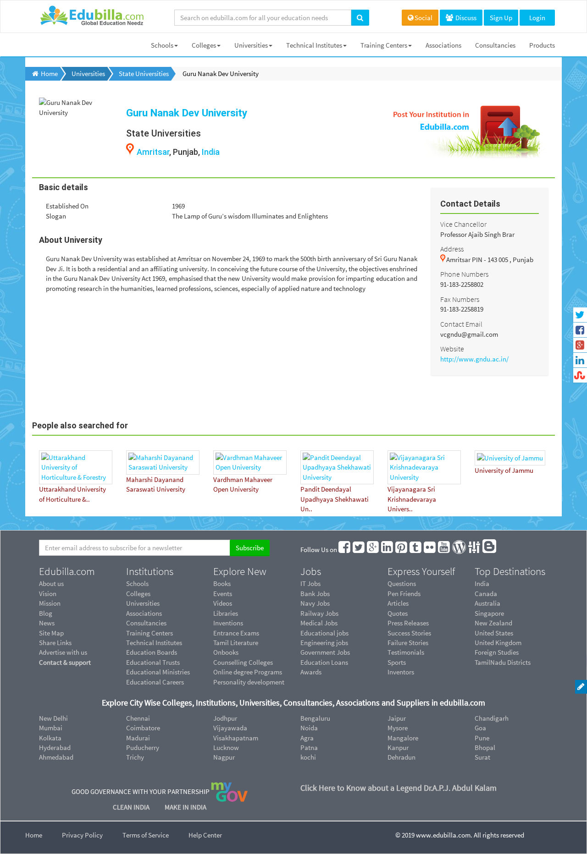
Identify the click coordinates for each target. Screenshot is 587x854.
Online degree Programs (247, 672)
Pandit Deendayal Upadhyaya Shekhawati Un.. (334, 499)
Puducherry (142, 747)
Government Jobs (325, 652)
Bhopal (485, 747)
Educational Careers (155, 682)
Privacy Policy (82, 835)
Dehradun (401, 757)
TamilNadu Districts (503, 662)
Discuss (465, 17)
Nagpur (224, 757)
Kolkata (50, 738)
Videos (222, 603)
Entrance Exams (236, 633)
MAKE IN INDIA (185, 807)
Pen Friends (404, 593)
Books (222, 583)
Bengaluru (315, 718)
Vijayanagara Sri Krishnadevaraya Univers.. (412, 499)
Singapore (489, 613)
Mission (50, 603)
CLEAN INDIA (132, 807)
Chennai (138, 718)
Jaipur (397, 718)
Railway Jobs (319, 613)
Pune (482, 738)
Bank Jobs (315, 593)
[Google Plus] (373, 549)
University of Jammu (504, 470)
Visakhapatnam (235, 738)
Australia (487, 603)
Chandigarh (492, 718)
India (211, 152)
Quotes (398, 613)
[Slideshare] (474, 549)
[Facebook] (344, 549)
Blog (45, 613)
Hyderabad (55, 747)
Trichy (135, 757)
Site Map (51, 633)
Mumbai (50, 727)
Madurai (138, 738)
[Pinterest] (401, 549)
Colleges (204, 45)
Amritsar (153, 152)
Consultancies (495, 45)
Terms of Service (145, 835)
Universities (251, 45)
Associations (443, 45)
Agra (307, 738)
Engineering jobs (324, 642)
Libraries (225, 613)
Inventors (401, 672)
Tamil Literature (235, 642)
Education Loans (324, 662)
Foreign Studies (497, 652)
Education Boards (151, 652)
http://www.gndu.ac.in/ (474, 359)
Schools (162, 45)
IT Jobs (310, 583)
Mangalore (403, 738)
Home (33, 835)
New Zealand (493, 623)
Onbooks (225, 652)
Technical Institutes (314, 45)
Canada (486, 593)
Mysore (398, 727)
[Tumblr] (416, 549)
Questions (402, 583)
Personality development (248, 682)
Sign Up (501, 17)
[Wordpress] (459, 549)
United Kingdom (498, 642)
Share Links (55, 642)
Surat (482, 757)
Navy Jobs (315, 603)
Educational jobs (324, 633)
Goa (480, 727)
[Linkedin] (387, 549)
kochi (308, 757)
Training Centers (383, 45)
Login (537, 17)
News (47, 623)
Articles (398, 603)
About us (51, 583)
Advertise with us (63, 652)
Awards (310, 672)
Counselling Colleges (243, 662)
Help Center (205, 835)
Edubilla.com (67, 571)
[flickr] (430, 549)
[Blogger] (489, 549)
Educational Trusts (153, 662)
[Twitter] (359, 549)
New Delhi (53, 718)
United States (494, 633)
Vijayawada (230, 727)
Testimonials (406, 652)
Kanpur (398, 747)
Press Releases (408, 623)
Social (423, 17)
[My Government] (229, 791)
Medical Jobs (319, 623)
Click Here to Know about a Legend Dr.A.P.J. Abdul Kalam (398, 788)
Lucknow (226, 747)
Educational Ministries (158, 672)
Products (542, 45)
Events (222, 593)
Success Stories (409, 633)
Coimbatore (143, 727)
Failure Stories (408, 642)
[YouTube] (444, 549)
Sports (397, 662)
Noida (309, 727)
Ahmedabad (56, 757)
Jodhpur (225, 718)
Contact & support (65, 662)
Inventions (228, 623)
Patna (309, 747)
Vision (47, 593)
